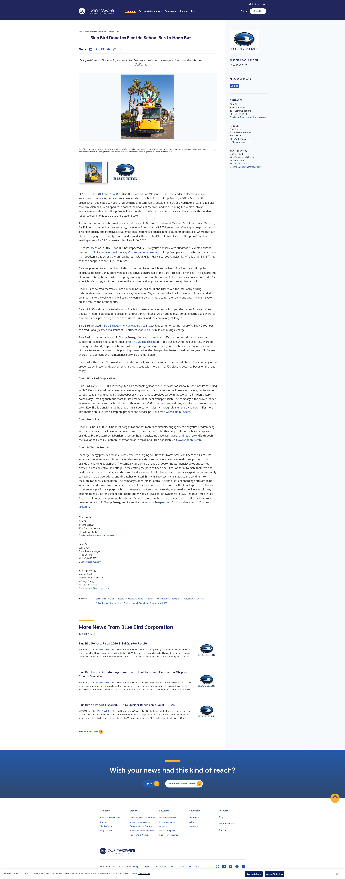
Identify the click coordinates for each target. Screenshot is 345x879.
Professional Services (193, 598)
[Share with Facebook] (102, 49)
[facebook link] (237, 866)
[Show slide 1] (93, 172)
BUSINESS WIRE (109, 194)
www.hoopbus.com (190, 440)
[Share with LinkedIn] (91, 49)
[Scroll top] (335, 798)
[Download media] (215, 149)
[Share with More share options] (120, 49)
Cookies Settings (254, 874)
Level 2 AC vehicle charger (140, 341)
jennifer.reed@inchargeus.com (95, 588)
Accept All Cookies (274, 874)
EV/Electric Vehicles (136, 598)
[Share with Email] (108, 49)
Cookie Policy (144, 873)
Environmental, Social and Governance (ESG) (145, 603)
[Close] (337, 874)
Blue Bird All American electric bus (124, 325)
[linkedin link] (224, 866)
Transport (175, 598)
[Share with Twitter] (96, 49)
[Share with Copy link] (114, 49)
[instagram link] (243, 866)
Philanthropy (102, 603)
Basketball (101, 598)
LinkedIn (84, 506)
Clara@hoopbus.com (91, 561)
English (234, 86)
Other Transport (116, 598)
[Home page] (96, 11)
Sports (151, 598)
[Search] (250, 4)
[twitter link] (217, 866)
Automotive (163, 598)
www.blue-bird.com (178, 411)
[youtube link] (230, 866)
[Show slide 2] (125, 172)
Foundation (115, 603)
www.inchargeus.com (158, 502)
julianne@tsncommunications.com (98, 535)
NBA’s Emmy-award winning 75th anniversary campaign (127, 252)
